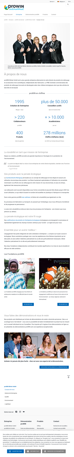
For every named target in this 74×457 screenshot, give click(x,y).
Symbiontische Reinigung (14, 176)
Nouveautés (40, 426)
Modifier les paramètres (54, 451)
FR (68, 1)
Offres (39, 424)
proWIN (5, 19)
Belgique (62, 1)
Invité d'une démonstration (28, 429)
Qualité (7, 395)
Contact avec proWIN (59, 426)
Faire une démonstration (27, 426)
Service (51, 1)
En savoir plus (28, 302)
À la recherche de (68, 4)
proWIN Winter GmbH (30, 19)
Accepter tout (15, 451)
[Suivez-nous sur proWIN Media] (24, 410)
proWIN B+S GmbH (9, 426)
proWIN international (19, 19)
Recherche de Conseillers (60, 424)
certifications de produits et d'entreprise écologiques (23, 218)
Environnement (9, 398)
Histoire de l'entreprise (11, 391)
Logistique (8, 402)
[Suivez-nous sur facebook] (17, 410)
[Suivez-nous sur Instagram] (20, 410)
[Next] (68, 46)
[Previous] (6, 46)
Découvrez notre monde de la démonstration (54, 365)
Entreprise (11, 19)
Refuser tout (33, 451)
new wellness (26, 195)
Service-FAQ (56, 429)
